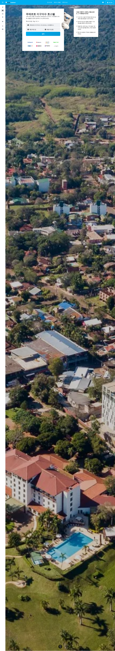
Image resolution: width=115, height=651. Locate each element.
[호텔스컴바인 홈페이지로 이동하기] (10, 2)
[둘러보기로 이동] (3, 17)
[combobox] (32, 21)
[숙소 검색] (3, 10)
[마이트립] (3, 21)
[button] (2, 2)
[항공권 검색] (3, 7)
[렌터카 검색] (3, 13)
